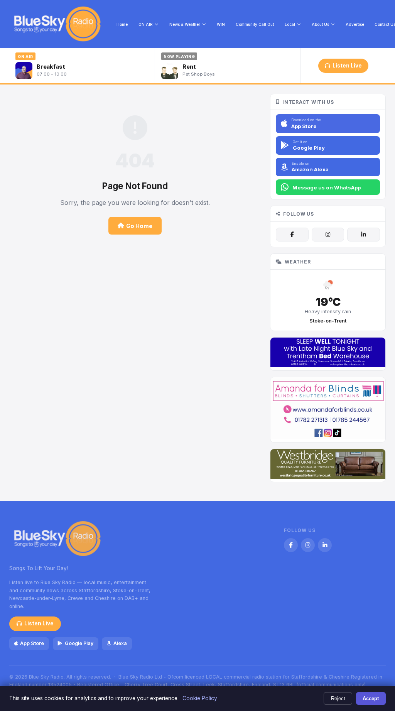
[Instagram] (328, 235)
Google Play (79, 643)
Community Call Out (255, 24)
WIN (221, 24)
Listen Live (347, 65)
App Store (32, 643)
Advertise (355, 24)
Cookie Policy (199, 698)
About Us (320, 24)
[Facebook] (292, 235)
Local (290, 24)
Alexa (120, 643)
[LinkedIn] (363, 235)
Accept (371, 698)
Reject (338, 698)
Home (122, 24)
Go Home (139, 226)
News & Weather (184, 24)
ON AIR (145, 24)
